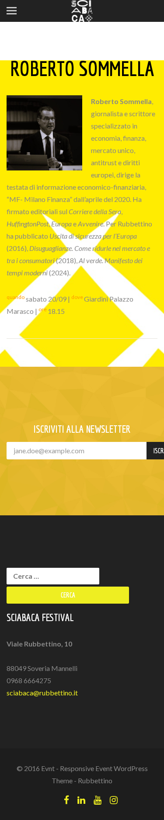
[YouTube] (97, 800)
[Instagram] (114, 800)
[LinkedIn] (81, 800)
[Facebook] (66, 800)
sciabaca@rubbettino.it (42, 692)
